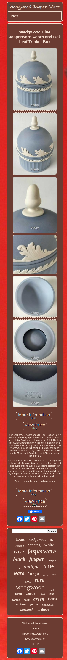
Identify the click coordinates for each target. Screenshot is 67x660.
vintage (42, 609)
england (19, 545)
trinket (45, 575)
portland (26, 609)
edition (21, 604)
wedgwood (30, 587)
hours (20, 539)
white (49, 544)
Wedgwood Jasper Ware (34, 623)
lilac (52, 540)
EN (32, 644)
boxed (51, 590)
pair (18, 568)
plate (51, 593)
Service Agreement (34, 639)
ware (19, 573)
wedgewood (37, 540)
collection (48, 604)
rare (39, 580)
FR (37, 644)
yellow (34, 604)
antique (31, 566)
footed (16, 599)
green (38, 598)
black (19, 559)
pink (54, 574)
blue (48, 566)
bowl (52, 598)
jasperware (42, 551)
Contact (35, 628)
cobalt (42, 594)
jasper (36, 559)
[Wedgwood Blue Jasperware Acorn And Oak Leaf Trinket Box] (35, 79)
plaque (30, 593)
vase (19, 551)
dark (27, 600)
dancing (34, 545)
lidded (28, 582)
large (33, 574)
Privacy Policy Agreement (35, 633)
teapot (52, 560)
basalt (18, 594)
